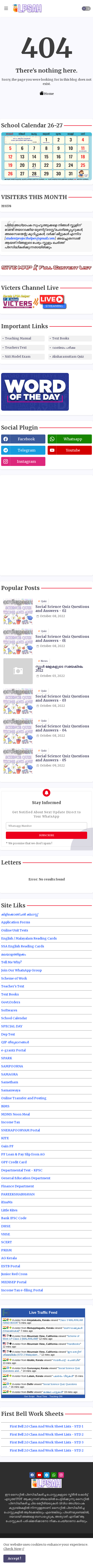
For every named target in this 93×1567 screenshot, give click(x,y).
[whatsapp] (54, 1475)
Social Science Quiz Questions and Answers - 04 (62, 728)
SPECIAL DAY (11, 1026)
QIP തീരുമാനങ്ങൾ (15, 1042)
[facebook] (32, 1475)
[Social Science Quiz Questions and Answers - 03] (18, 701)
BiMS (5, 1106)
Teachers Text (16, 348)
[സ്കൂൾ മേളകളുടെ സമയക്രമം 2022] (18, 671)
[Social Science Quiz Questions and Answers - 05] (18, 761)
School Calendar (14, 1018)
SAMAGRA (9, 1074)
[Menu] (6, 8)
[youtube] (39, 1475)
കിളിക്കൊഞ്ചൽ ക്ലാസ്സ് (19, 914)
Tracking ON (55, 1396)
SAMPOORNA (12, 1066)
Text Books (60, 338)
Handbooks (73, 1344)
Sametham (9, 1082)
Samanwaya (10, 1090)
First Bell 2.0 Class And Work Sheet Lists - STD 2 (47, 1434)
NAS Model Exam (17, 357)
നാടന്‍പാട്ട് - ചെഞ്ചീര (66, 1360)
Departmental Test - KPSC (21, 1170)
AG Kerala (9, 1258)
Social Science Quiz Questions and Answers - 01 (62, 639)
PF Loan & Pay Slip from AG (23, 1154)
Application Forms (15, 922)
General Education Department (25, 1178)
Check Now (12, 1549)
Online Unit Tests (14, 930)
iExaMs (6, 1202)
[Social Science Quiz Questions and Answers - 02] (18, 611)
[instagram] (61, 1475)
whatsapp (73, 439)
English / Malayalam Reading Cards (29, 938)
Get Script (29, 1396)
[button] (86, 8)
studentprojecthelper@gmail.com (30, 238)
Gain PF (7, 1146)
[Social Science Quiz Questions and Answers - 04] (18, 731)
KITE (5, 1138)
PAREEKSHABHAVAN (18, 1194)
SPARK (6, 1058)
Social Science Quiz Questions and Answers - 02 (62, 609)
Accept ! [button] (14, 1558)
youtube (73, 450)
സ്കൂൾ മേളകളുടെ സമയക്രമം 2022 (59, 669)
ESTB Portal (10, 1266)
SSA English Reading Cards (22, 946)
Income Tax (10, 1122)
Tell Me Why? (11, 962)
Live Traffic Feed (43, 1312)
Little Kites (9, 1210)
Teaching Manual (18, 338)
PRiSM (6, 1250)
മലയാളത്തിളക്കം (13, 954)
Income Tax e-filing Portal (22, 1290)
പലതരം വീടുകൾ (63, 1376)
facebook (26, 439)
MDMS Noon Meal (15, 1114)
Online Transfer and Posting (23, 1098)
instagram (26, 461)
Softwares (9, 1010)
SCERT (6, 1242)
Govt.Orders (10, 1002)
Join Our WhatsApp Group (21, 970)
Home (49, 93)
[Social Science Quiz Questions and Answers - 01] (18, 641)
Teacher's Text (12, 986)
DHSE (5, 1226)
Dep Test (8, 1034)
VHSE (5, 1234)
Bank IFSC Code (13, 1218)
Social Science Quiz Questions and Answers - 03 (62, 698)
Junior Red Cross (14, 1274)
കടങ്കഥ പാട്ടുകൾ (53, 1392)
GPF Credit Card (14, 1162)
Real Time (42, 1396)
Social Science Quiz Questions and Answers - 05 (62, 758)
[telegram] (46, 1475)
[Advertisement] (46, 524)
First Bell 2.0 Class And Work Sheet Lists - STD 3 (47, 1442)
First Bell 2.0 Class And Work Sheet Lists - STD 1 (46, 1426)
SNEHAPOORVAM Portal (20, 1130)
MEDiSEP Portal (13, 1282)
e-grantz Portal (13, 1050)
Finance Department (17, 1186)
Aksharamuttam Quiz (68, 357)
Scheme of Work (14, 978)
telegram (26, 450)
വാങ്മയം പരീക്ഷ (63, 348)
